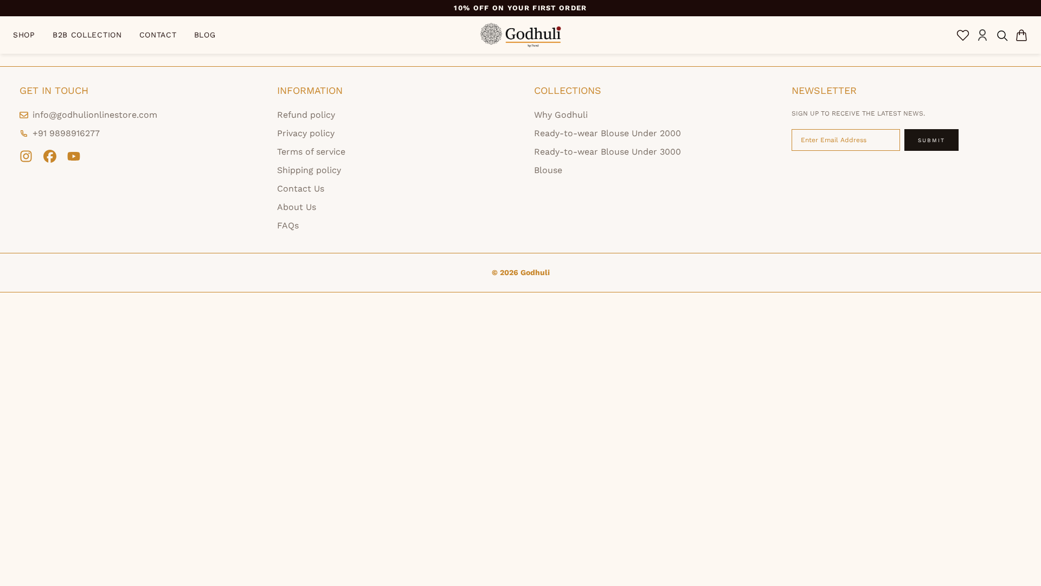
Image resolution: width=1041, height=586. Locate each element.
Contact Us (300, 188)
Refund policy (306, 115)
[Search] (1001, 35)
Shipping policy (309, 170)
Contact (158, 34)
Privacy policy (306, 133)
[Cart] (1021, 35)
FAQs (288, 225)
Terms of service (311, 151)
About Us (296, 207)
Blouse (548, 170)
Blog (205, 34)
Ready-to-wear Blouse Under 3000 (607, 151)
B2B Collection (87, 34)
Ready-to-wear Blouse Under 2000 (607, 133)
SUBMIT (931, 140)
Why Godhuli (561, 115)
